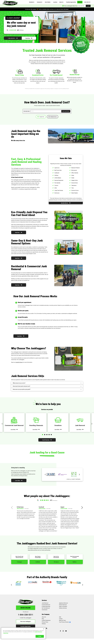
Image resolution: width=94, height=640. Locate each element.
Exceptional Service (37, 75)
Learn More (17, 480)
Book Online (26, 608)
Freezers (56, 185)
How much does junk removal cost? (21, 386)
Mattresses (56, 192)
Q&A (60, 617)
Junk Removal (45, 603)
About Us (44, 617)
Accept (39, 636)
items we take (64, 163)
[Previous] (2, 423)
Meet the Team (62, 620)
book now (36, 305)
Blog (43, 618)
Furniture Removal (46, 604)
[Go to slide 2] (45, 434)
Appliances (56, 167)
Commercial (44, 609)
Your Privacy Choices (64, 622)
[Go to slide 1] (42, 434)
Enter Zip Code (26, 111)
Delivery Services (63, 608)
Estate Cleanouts (63, 604)
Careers (60, 618)
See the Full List (64, 203)
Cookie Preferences (38, 631)
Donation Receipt (74, 74)
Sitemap (44, 623)
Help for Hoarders (63, 606)
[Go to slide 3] (47, 434)
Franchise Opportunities (25, 626)
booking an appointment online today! (28, 189)
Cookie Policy (5, 633)
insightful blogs (19, 362)
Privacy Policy (45, 622)
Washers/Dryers (75, 190)
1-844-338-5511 (11, 38)
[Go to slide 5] (51, 434)
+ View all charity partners (73, 479)
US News (55, 548)
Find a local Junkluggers (25, 621)
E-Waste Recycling (46, 606)
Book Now (28, 38)
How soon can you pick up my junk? (21, 389)
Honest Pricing (19, 75)
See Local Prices (65, 111)
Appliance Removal (63, 603)
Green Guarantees (15, 474)
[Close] (43, 628)
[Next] (91, 423)
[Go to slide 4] (49, 434)
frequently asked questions (41, 379)
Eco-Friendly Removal (56, 75)
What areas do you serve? (19, 383)
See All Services (45, 440)
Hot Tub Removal (46, 608)
